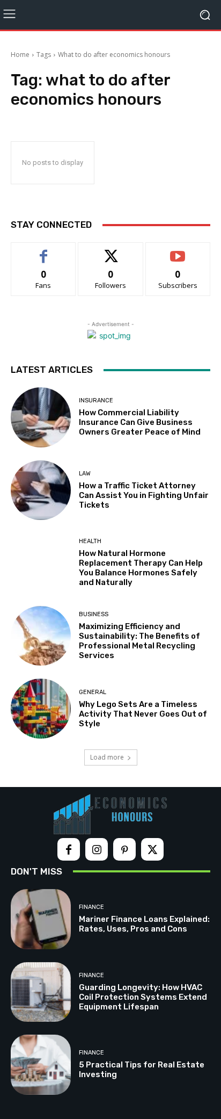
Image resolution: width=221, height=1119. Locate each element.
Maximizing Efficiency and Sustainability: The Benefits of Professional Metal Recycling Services (139, 641)
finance (91, 907)
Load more (107, 757)
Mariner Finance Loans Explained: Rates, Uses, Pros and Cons (144, 924)
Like (44, 251)
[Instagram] (96, 849)
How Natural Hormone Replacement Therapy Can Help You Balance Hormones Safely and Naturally (141, 567)
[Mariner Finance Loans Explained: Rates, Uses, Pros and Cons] (41, 919)
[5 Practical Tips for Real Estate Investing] (41, 1065)
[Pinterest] (124, 849)
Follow (110, 251)
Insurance (96, 400)
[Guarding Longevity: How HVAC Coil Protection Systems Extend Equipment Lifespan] (41, 992)
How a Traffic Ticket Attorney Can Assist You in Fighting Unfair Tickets (144, 495)
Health (90, 541)
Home (20, 54)
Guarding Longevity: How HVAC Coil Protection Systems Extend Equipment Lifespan (143, 997)
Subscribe (178, 251)
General (92, 692)
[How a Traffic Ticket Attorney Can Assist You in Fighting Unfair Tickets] (41, 490)
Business (93, 614)
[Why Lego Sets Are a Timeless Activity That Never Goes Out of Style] (41, 708)
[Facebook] (68, 849)
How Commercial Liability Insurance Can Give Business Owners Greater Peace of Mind (140, 422)
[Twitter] (152, 849)
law (85, 474)
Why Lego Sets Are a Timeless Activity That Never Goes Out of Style (143, 713)
